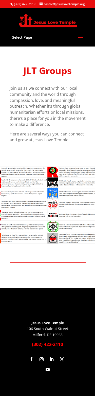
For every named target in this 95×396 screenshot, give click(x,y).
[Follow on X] (62, 359)
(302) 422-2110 (24, 4)
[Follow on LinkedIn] (52, 359)
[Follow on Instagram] (41, 359)
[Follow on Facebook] (31, 359)
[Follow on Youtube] (48, 369)
